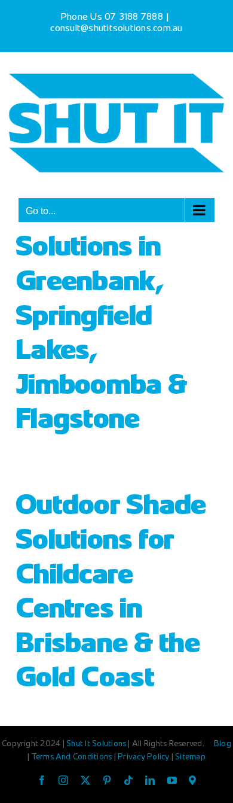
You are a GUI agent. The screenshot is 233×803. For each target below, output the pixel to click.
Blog (222, 744)
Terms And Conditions (73, 757)
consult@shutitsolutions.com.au (116, 29)
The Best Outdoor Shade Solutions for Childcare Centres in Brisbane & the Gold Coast (111, 577)
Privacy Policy (144, 757)
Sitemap (190, 757)
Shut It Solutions (96, 744)
